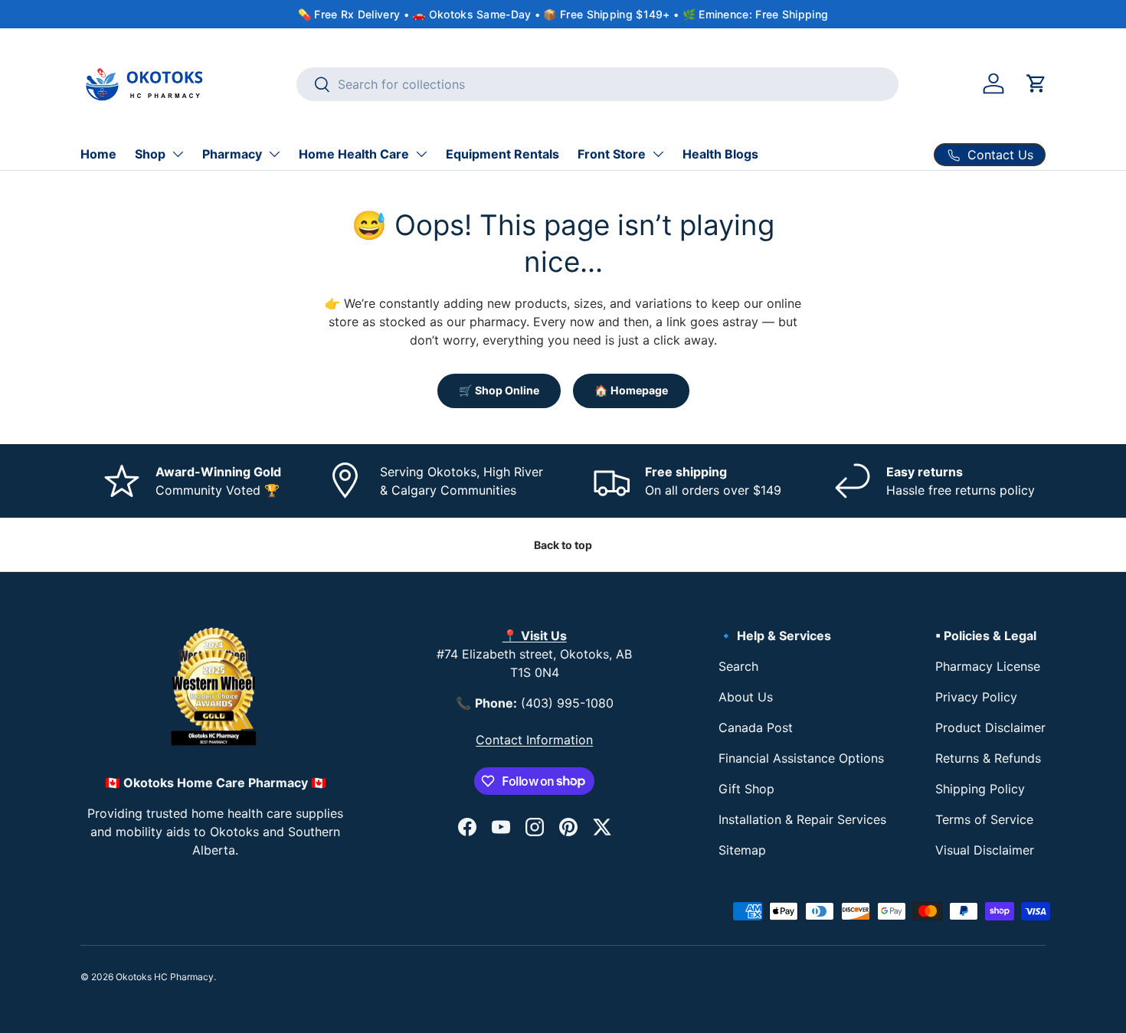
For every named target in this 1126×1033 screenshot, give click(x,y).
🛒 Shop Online (499, 390)
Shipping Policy (980, 788)
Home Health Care (354, 154)
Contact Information (534, 739)
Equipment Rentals (502, 154)
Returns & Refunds (988, 758)
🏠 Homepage (631, 390)
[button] (1036, 83)
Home (98, 154)
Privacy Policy (976, 696)
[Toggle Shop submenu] (178, 154)
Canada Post (755, 727)
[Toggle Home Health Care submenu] (421, 154)
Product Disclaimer (990, 727)
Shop (150, 154)
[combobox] (597, 84)
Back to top (563, 544)
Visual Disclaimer (984, 850)
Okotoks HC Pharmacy (165, 976)
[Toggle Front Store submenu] (658, 154)
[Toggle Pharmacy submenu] (274, 154)
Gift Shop (746, 788)
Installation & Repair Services (802, 819)
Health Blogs (720, 154)
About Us (745, 696)
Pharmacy (232, 154)
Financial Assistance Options (801, 758)
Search (738, 666)
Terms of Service (984, 819)
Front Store (612, 154)
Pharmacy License (987, 666)
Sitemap (742, 850)
